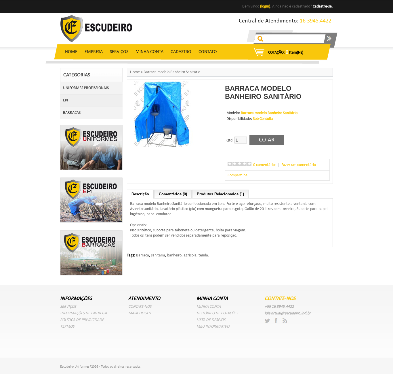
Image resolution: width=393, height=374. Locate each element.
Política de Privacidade (82, 320)
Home (71, 52)
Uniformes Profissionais (86, 88)
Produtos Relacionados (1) (220, 194)
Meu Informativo (213, 326)
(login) (265, 6)
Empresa (94, 52)
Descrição (140, 194)
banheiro (174, 255)
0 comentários (264, 165)
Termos (67, 326)
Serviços (119, 52)
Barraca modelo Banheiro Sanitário (172, 72)
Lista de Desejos (211, 320)
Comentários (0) (173, 194)
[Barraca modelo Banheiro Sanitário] (161, 146)
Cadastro (181, 52)
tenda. (204, 255)
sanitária (158, 255)
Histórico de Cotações (217, 313)
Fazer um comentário (298, 165)
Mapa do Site (140, 313)
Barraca (142, 255)
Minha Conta (149, 52)
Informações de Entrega (83, 313)
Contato (208, 52)
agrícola (190, 255)
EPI (65, 100)
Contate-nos (139, 307)
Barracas (72, 113)
